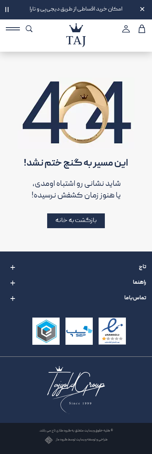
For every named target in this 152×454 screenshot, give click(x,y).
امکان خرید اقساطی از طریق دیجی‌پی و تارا (76, 9)
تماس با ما (135, 298)
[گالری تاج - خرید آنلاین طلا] (76, 27)
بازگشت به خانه (76, 220)
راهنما (139, 282)
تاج (142, 267)
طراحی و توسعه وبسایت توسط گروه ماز (82, 440)
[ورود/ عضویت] (125, 28)
